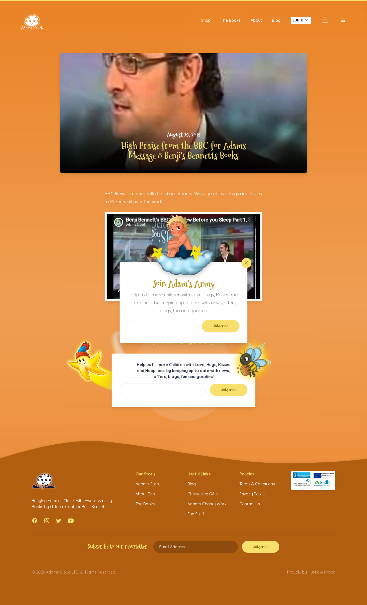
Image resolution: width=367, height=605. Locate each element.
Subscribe (220, 326)
